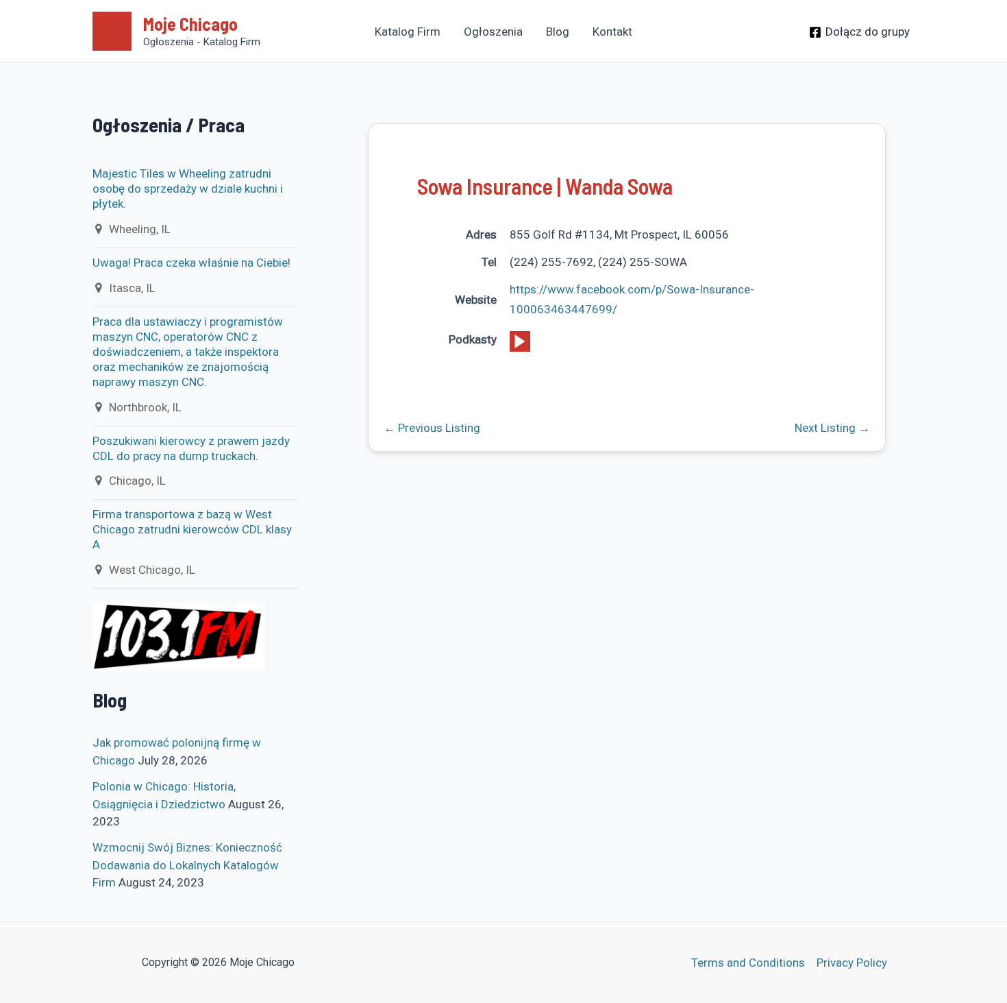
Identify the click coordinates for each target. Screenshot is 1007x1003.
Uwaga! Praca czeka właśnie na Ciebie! (191, 262)
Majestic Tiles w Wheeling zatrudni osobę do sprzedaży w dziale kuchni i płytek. (187, 188)
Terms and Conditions (748, 962)
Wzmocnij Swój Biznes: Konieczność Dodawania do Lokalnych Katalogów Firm (187, 865)
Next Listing (832, 428)
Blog (557, 31)
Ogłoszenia (493, 31)
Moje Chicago (190, 23)
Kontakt (612, 31)
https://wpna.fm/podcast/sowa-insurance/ (520, 341)
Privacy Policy (852, 962)
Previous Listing (432, 428)
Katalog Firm (407, 31)
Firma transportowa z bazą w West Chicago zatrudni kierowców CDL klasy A (192, 529)
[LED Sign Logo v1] (178, 636)
